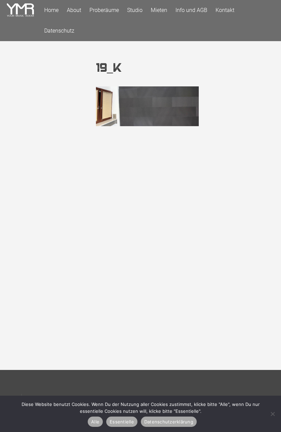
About (74, 10)
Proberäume (104, 10)
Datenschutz (59, 30)
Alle (95, 421)
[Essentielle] (272, 413)
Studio (135, 10)
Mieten (159, 10)
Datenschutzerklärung (168, 421)
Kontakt (225, 10)
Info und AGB (191, 10)
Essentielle (122, 421)
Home (51, 10)
